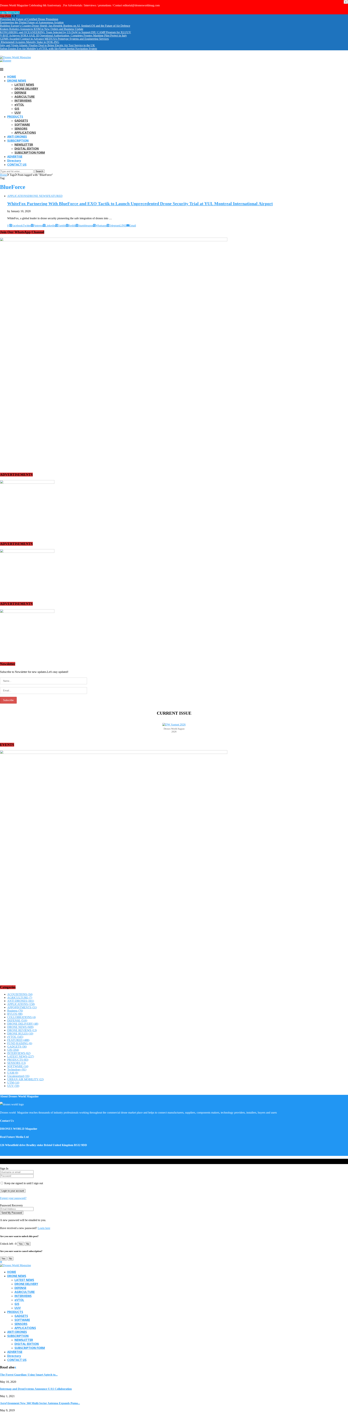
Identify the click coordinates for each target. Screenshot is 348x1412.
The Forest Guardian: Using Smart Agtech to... (29, 1374)
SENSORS (20, 129)
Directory (14, 161)
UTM (13, 1082)
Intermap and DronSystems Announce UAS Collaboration (36, 1388)
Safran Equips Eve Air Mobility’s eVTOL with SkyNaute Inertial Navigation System (48, 48)
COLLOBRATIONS (21, 1017)
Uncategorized (18, 1076)
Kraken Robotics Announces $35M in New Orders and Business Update (41, 29)
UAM (12, 1072)
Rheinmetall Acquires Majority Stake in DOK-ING (29, 42)
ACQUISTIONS (19, 994)
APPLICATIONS (25, 133)
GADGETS (21, 121)
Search (39, 171)
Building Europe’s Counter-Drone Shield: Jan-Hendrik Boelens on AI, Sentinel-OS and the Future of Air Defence (65, 25)
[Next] (15, 15)
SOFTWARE (22, 125)
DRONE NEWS (16, 81)
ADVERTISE (14, 157)
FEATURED (18, 1040)
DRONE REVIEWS (22, 1030)
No (27, 1244)
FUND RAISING (19, 1043)
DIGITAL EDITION (26, 149)
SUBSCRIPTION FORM (29, 153)
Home (3, 174)
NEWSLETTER (23, 145)
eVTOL (19, 105)
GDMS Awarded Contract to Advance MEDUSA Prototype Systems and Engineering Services (54, 38)
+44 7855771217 (10, 12)
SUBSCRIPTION (18, 141)
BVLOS (14, 1013)
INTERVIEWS (23, 101)
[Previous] (13, 15)
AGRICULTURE (24, 97)
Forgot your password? (13, 1198)
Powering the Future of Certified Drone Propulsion (29, 19)
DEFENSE (20, 93)
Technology (16, 1069)
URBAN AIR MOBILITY (25, 1079)
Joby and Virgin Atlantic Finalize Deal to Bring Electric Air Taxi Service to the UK (47, 45)
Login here (44, 1228)
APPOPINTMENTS (22, 1007)
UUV (17, 113)
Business (15, 1010)
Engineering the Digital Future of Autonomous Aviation (32, 22)
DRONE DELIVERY (26, 89)
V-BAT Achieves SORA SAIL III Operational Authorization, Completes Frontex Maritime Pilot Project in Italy (63, 35)
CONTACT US (16, 165)
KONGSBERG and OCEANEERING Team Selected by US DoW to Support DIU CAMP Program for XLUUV (65, 32)
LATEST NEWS (24, 85)
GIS (16, 109)
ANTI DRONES (17, 137)
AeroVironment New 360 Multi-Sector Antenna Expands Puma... (40, 1403)
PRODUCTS (15, 117)
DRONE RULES (20, 1033)
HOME (11, 77)
